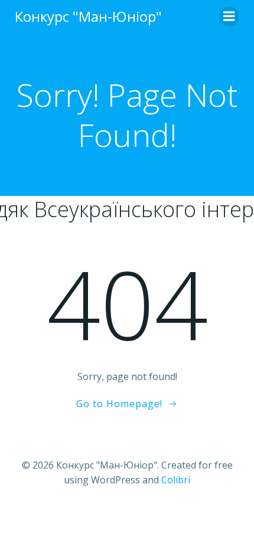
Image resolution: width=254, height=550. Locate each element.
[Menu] (229, 16)
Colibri (175, 479)
